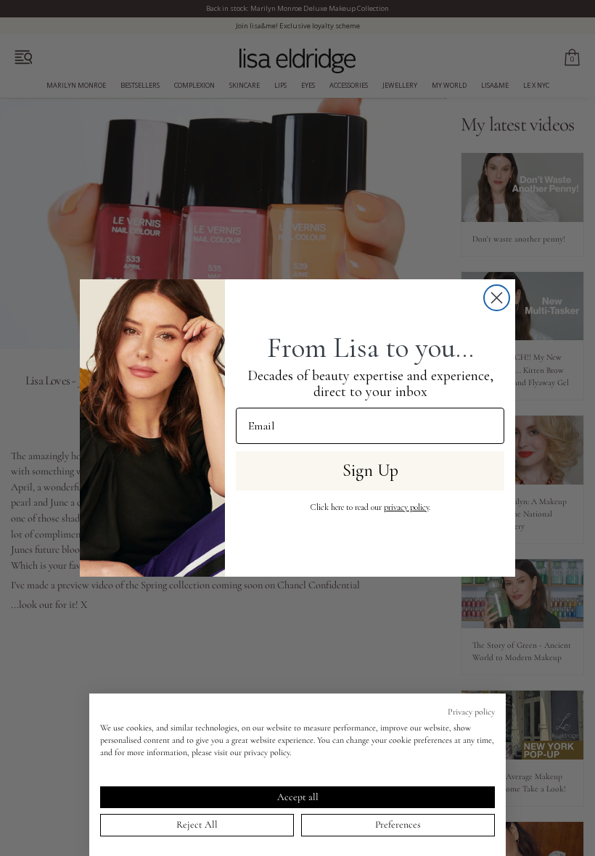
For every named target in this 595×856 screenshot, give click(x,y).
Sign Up (370, 470)
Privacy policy (471, 712)
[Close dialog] (496, 297)
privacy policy (406, 507)
